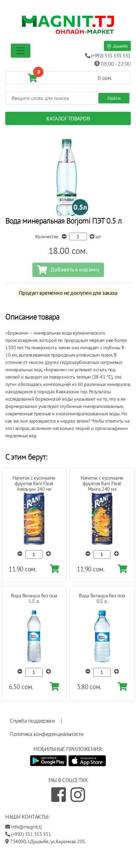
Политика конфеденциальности (46, 733)
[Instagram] (78, 794)
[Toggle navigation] (20, 51)
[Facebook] (59, 794)
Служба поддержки (32, 720)
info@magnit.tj (26, 827)
